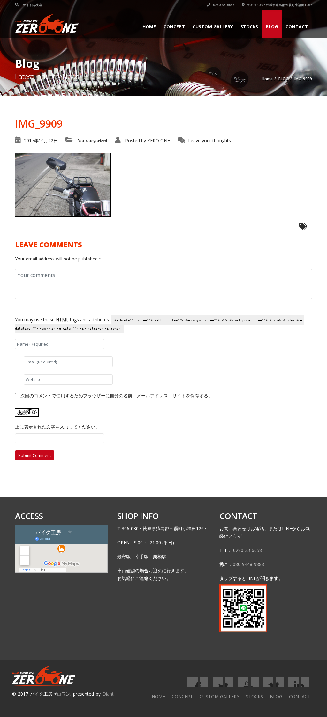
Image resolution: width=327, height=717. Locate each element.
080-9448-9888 (248, 564)
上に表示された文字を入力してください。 (57, 427)
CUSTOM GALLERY (213, 27)
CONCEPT (174, 27)
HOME (149, 27)
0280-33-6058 (223, 5)
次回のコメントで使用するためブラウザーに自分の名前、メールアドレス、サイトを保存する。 (116, 395)
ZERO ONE (158, 140)
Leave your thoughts (209, 140)
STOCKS (249, 27)
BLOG (272, 27)
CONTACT (296, 27)
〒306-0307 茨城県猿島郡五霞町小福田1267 (279, 5)
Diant (108, 694)
